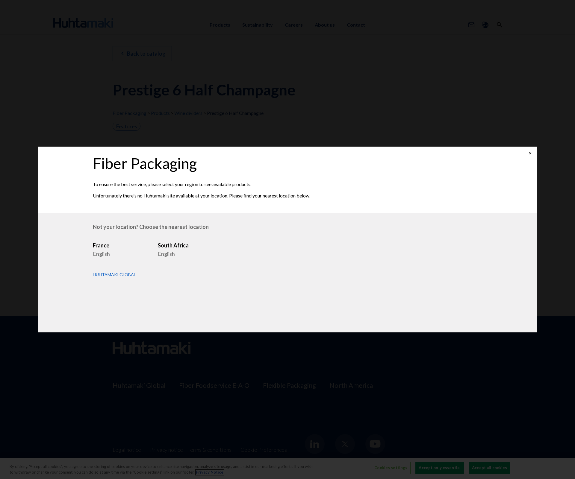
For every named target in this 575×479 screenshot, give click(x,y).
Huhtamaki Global (114, 274)
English (101, 253)
